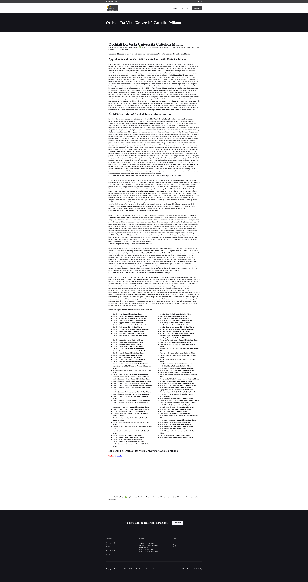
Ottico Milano (143, 547)
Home (175, 8)
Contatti (175, 547)
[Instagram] (201, 1)
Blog (182, 8)
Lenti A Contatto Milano (146, 549)
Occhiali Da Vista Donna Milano (148, 552)
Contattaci (197, 8)
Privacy (189, 569)
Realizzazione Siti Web (121, 569)
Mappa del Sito (180, 569)
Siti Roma (132, 569)
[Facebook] (198, 1)
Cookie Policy (198, 569)
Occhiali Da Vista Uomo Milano (148, 545)
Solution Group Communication (145, 569)
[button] (187, 8)
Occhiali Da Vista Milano (146, 543)
